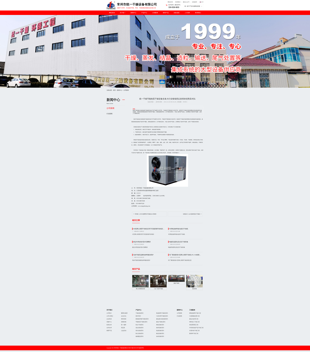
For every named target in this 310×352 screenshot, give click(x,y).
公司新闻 (126, 90)
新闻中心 (133, 12)
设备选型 (176, 12)
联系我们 (178, 2)
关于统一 (123, 12)
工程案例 (155, 12)
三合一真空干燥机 (158, 288)
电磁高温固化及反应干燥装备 (178, 242)
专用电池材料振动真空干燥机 (178, 229)
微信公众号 (186, 2)
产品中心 (144, 12)
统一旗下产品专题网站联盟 (192, 6)
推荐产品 (166, 12)
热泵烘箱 (194, 288)
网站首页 (170, 2)
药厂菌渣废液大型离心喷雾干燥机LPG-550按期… (185, 255)
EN (202, 2)
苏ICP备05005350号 (134, 348)
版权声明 (141, 348)
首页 (114, 90)
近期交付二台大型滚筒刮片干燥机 (191, 214)
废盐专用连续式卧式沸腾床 (142, 242)
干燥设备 (138, 119)
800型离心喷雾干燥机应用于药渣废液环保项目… (148, 229)
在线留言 (194, 2)
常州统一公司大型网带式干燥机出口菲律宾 (145, 214)
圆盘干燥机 (176, 283)
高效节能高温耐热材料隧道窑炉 (143, 255)
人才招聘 (187, 12)
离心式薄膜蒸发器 (140, 288)
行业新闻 (109, 113)
